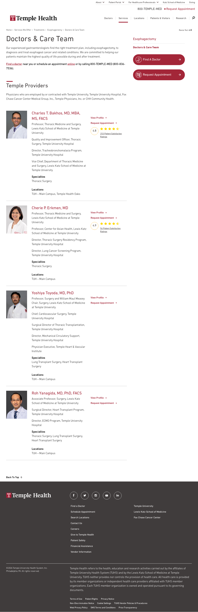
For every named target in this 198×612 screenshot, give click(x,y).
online (71, 64)
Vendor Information (81, 552)
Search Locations (80, 517)
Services (123, 18)
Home (9, 30)
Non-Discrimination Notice (82, 603)
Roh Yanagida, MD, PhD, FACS (57, 393)
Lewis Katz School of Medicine (150, 512)
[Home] (35, 496)
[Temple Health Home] (33, 18)
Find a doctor (14, 64)
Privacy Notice (107, 599)
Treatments (39, 30)
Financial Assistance (82, 546)
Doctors (108, 18)
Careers (75, 529)
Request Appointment (180, 9)
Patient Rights (91, 599)
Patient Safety (78, 540)
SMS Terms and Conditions (103, 608)
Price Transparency (128, 608)
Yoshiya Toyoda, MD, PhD (53, 293)
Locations (139, 18)
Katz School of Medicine (174, 2)
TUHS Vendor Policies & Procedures (130, 603)
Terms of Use (76, 599)
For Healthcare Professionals (142, 2)
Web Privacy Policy (79, 608)
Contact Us (76, 523)
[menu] (159, 43)
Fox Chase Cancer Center (147, 517)
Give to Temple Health (82, 535)
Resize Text (183, 30)
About (98, 2)
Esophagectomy (54, 30)
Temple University (143, 506)
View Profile (97, 118)
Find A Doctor (152, 59)
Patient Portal (115, 2)
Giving (192, 2)
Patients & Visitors (160, 18)
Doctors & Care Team (146, 47)
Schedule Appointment (83, 512)
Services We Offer (22, 30)
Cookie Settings (104, 603)
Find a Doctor (78, 506)
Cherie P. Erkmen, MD (50, 208)
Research (181, 18)
